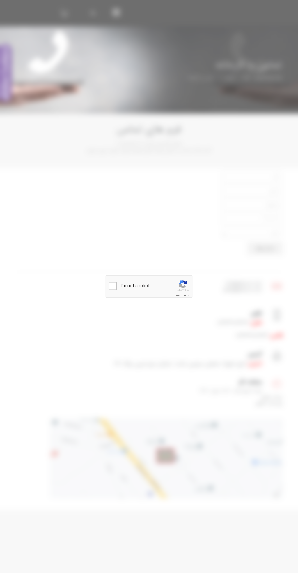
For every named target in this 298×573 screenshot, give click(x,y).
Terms (185, 295)
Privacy (177, 295)
